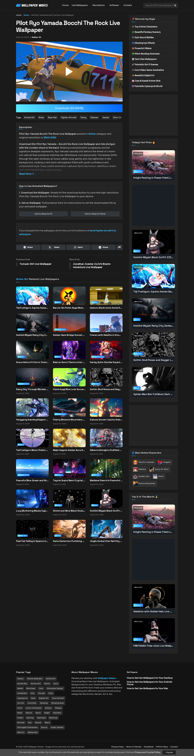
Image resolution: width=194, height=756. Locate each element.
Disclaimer (149, 747)
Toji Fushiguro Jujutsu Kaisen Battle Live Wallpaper (32, 307)
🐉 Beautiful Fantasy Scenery (146, 32)
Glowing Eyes (57, 703)
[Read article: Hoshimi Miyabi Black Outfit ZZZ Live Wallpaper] (106, 498)
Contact (128, 5)
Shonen (21, 723)
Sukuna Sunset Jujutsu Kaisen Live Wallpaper (106, 419)
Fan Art (20, 703)
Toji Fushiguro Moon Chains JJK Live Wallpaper (32, 450)
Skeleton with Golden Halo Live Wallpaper (153, 611)
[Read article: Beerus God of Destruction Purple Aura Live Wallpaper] (69, 352)
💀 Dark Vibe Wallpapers (144, 59)
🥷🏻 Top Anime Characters (144, 26)
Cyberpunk (22, 698)
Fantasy (96, 384)
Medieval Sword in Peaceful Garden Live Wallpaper (106, 480)
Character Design (55, 688)
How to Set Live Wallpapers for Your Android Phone (149, 683)
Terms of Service (133, 747)
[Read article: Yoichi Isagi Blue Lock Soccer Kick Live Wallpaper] (69, 377)
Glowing (44, 703)
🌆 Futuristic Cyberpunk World (147, 86)
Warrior (20, 732)
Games (21, 357)
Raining (30, 718)
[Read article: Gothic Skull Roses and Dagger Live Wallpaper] (106, 377)
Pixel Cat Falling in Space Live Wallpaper (32, 541)
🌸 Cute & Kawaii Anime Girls (146, 81)
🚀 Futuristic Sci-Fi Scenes (145, 64)
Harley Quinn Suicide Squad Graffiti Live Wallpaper (106, 362)
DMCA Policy (162, 747)
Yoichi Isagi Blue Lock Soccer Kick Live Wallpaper (69, 389)
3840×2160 (49, 137)
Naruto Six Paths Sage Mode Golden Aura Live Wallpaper (69, 307)
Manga (58, 708)
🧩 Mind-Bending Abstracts (146, 53)
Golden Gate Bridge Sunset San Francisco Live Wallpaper (69, 334)
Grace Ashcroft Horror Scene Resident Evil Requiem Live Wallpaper (32, 362)
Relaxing (53, 718)
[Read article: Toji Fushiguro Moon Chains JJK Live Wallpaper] (32, 438)
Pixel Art (22, 536)
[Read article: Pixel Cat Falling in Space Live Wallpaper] (32, 529)
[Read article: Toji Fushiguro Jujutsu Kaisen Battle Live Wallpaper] (32, 298)
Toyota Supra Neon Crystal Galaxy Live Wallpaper (69, 480)
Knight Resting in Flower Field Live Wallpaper (153, 177)
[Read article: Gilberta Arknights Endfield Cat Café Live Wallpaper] (106, 438)
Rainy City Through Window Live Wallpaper (32, 389)
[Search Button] (175, 5)
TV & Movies (98, 357)
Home (65, 5)
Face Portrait (58, 698)
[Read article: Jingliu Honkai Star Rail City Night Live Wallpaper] (106, 529)
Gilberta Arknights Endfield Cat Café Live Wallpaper (106, 450)
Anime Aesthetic (34, 679)
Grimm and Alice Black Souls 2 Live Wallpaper (69, 510)
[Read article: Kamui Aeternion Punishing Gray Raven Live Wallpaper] (69, 529)
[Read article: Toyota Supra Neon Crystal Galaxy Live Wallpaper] (69, 468)
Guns (19, 708)
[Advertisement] (153, 115)
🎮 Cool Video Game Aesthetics (148, 70)
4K (39, 37)
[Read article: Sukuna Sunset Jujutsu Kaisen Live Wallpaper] (106, 407)
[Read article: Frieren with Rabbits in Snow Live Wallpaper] (106, 325)
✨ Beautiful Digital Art (143, 75)
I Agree (169, 752)
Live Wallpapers (80, 5)
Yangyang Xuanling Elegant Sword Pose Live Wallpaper (32, 419)
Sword (44, 727)
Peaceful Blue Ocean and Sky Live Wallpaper (32, 480)
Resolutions (98, 5)
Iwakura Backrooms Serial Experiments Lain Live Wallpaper (106, 307)
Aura (56, 684)
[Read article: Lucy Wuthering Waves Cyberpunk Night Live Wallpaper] (32, 498)
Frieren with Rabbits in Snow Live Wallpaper (106, 334)
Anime (26, 15)
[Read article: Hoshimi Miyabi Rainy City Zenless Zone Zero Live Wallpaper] (32, 325)
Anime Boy (22, 684)
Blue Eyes (31, 688)
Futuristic (32, 703)
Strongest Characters (27, 727)
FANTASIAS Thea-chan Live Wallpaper (153, 645)
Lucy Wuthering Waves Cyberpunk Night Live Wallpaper (32, 510)
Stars (47, 723)
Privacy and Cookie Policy (147, 752)
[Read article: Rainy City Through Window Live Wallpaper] (32, 377)
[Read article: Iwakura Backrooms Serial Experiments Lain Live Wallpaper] (106, 298)
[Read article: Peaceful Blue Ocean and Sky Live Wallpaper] (32, 468)
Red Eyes (41, 718)
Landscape (60, 330)
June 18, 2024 (22, 37)
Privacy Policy (117, 747)
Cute (50, 693)
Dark (33, 698)
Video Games (57, 727)
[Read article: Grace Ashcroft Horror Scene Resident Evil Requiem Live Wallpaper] (32, 352)
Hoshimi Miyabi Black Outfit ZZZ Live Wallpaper (106, 510)
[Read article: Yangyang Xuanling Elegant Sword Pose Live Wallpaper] (32, 407)
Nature (29, 713)
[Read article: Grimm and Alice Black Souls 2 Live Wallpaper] (69, 498)
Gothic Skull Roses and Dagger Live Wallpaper (106, 389)
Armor (47, 684)
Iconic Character (33, 708)
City (32, 693)
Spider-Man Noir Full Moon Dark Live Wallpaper (153, 394)
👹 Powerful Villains (142, 48)
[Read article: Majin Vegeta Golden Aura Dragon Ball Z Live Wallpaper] (69, 438)
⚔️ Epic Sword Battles (143, 37)
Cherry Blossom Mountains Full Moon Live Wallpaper (69, 419)
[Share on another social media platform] (119, 247)
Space (38, 723)
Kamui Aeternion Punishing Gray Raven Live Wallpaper (69, 541)
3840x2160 (138, 153)
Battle (20, 688)
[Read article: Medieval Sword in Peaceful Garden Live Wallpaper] (106, 468)
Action (20, 679)
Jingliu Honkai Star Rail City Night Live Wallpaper (106, 541)
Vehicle (59, 475)
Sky (30, 723)
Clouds (41, 693)
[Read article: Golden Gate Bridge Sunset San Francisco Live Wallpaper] (69, 325)
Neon (38, 713)
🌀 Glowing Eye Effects (143, 43)
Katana (48, 708)
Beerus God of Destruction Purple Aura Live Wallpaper (69, 362)
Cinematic (22, 693)
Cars (41, 688)
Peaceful (57, 713)
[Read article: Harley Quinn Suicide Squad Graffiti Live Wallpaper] (106, 352)
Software (114, 5)
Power (20, 718)
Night (47, 713)
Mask (19, 713)
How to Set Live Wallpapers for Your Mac (147, 688)
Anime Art (50, 679)
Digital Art (43, 698)
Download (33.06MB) (69, 108)
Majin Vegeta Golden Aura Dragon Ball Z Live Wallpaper (69, 450)
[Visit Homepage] (37, 5)
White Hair (32, 732)
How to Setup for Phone (95, 214)
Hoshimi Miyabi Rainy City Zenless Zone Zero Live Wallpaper (32, 334)
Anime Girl (22, 279)
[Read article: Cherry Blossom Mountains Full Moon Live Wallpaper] (69, 407)
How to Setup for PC (43, 214)
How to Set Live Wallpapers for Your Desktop (150, 678)
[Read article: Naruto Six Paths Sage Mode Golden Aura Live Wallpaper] (69, 298)
